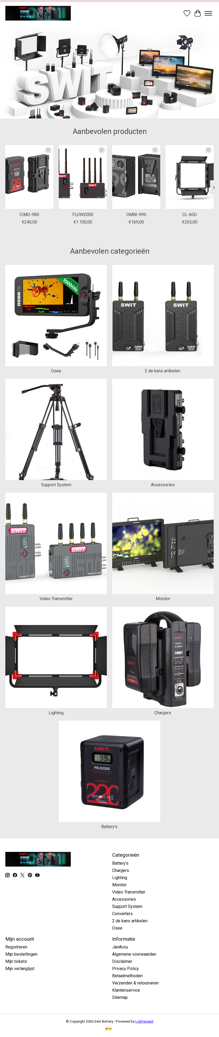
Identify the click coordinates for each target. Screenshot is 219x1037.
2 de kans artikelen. (163, 370)
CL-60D (189, 214)
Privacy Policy (125, 968)
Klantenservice (126, 990)
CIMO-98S (29, 214)
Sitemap (120, 997)
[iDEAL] (108, 1029)
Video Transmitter (56, 598)
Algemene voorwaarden (134, 954)
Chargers (162, 712)
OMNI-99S (136, 214)
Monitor (163, 598)
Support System (56, 484)
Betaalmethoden (127, 975)
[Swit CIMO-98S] (29, 177)
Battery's (109, 826)
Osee (56, 370)
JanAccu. (120, 947)
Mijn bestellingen (21, 954)
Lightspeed (144, 1021)
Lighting (56, 712)
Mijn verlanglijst (19, 968)
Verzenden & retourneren (135, 983)
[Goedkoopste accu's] (38, 13)
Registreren (16, 947)
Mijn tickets (16, 961)
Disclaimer (122, 961)
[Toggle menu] (208, 13)
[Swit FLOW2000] (83, 177)
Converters (122, 913)
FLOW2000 (82, 214)
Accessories (163, 484)
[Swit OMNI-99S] (136, 177)
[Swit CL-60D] (190, 177)
